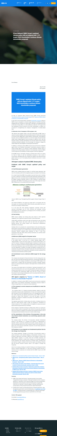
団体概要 (7, 431)
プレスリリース (28, 429)
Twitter (47, 3)
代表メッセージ (18, 429)
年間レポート (18, 431)
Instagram (49, 3)
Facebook (46, 3)
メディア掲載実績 (28, 432)
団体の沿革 (8, 432)
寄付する (53, 3)
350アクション (19, 3)
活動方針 (7, 429)
